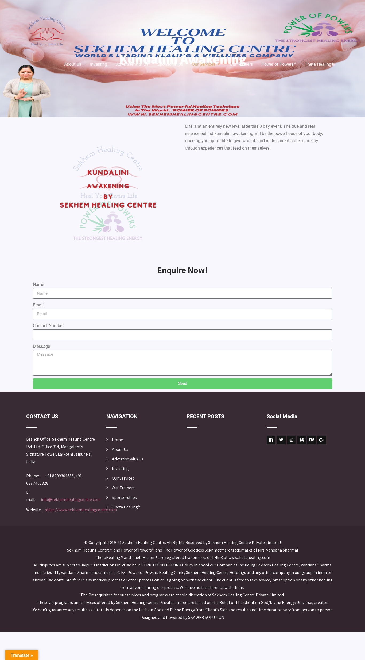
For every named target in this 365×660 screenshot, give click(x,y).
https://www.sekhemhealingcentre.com (81, 510)
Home (117, 439)
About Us (72, 64)
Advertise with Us (132, 64)
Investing (98, 64)
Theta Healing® (320, 64)
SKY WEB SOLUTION (206, 617)
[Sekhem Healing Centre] (46, 31)
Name (38, 284)
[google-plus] (321, 440)
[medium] (301, 440)
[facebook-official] (271, 440)
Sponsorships (170, 64)
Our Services (203, 64)
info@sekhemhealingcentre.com (71, 499)
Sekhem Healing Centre (143, 542)
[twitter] (281, 440)
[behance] (311, 440)
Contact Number (48, 325)
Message (41, 346)
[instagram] (291, 440)
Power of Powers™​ (279, 64)
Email (38, 305)
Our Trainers (241, 64)
